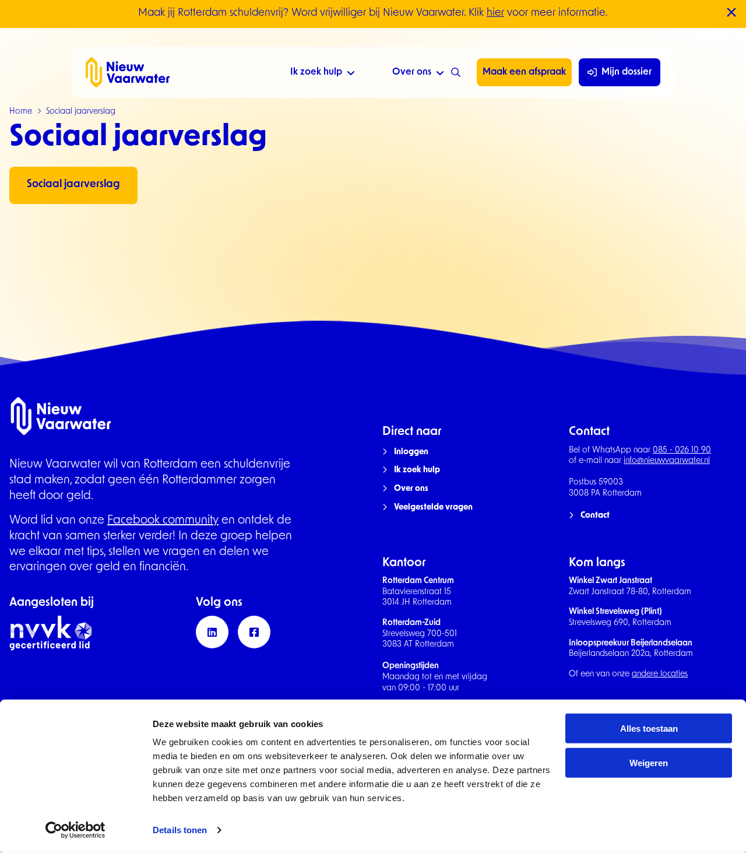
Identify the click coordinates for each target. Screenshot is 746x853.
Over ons (411, 72)
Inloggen (411, 452)
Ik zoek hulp (316, 72)
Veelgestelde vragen (433, 507)
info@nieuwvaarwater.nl (667, 461)
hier (495, 13)
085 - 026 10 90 (682, 450)
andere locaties (660, 674)
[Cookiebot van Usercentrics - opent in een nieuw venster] (75, 830)
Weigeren (648, 763)
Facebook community (163, 520)
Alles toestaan (649, 728)
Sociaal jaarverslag (73, 185)
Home (20, 111)
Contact (595, 515)
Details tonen (180, 830)
